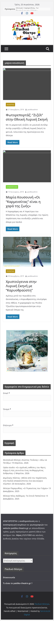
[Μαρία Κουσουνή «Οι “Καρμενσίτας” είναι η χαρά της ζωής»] (27, 166)
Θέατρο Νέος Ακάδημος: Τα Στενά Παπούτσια (24, 495)
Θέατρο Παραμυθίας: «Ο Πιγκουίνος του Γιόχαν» (27, 10)
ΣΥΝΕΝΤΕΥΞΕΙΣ (12, 187)
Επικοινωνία (9, 577)
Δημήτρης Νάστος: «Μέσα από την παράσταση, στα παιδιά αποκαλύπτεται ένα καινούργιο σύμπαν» (25, 481)
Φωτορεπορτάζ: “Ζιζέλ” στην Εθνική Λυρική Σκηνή (27, 117)
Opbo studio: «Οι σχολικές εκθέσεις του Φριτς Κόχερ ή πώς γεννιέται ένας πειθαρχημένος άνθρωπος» (24, 470)
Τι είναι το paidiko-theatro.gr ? (17, 583)
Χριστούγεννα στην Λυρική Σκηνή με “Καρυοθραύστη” (21, 285)
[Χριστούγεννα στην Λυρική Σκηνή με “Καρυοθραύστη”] (27, 252)
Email (6, 393)
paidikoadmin (32, 109)
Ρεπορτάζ (10, 105)
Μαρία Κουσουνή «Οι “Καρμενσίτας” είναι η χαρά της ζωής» (23, 201)
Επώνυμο (8, 425)
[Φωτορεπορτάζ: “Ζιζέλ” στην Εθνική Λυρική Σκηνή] (27, 84)
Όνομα (7, 409)
